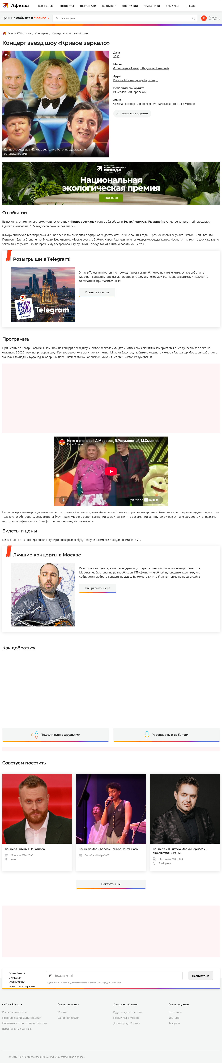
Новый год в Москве (126, 1017)
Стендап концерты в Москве (70, 33)
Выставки (109, 6)
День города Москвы (126, 1023)
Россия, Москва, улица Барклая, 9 (135, 80)
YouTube (174, 1017)
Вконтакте (175, 1012)
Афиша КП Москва (19, 33)
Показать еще (111, 884)
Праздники (152, 6)
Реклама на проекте (214, 18)
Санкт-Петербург (68, 1017)
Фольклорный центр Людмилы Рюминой (141, 68)
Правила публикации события (21, 1017)
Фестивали (88, 6)
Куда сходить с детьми (127, 1012)
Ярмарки (172, 6)
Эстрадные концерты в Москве (174, 104)
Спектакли (130, 6)
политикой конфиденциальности (105, 982)
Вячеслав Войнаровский (129, 92)
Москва (62, 1012)
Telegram (174, 1023)
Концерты (66, 6)
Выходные (46, 6)
